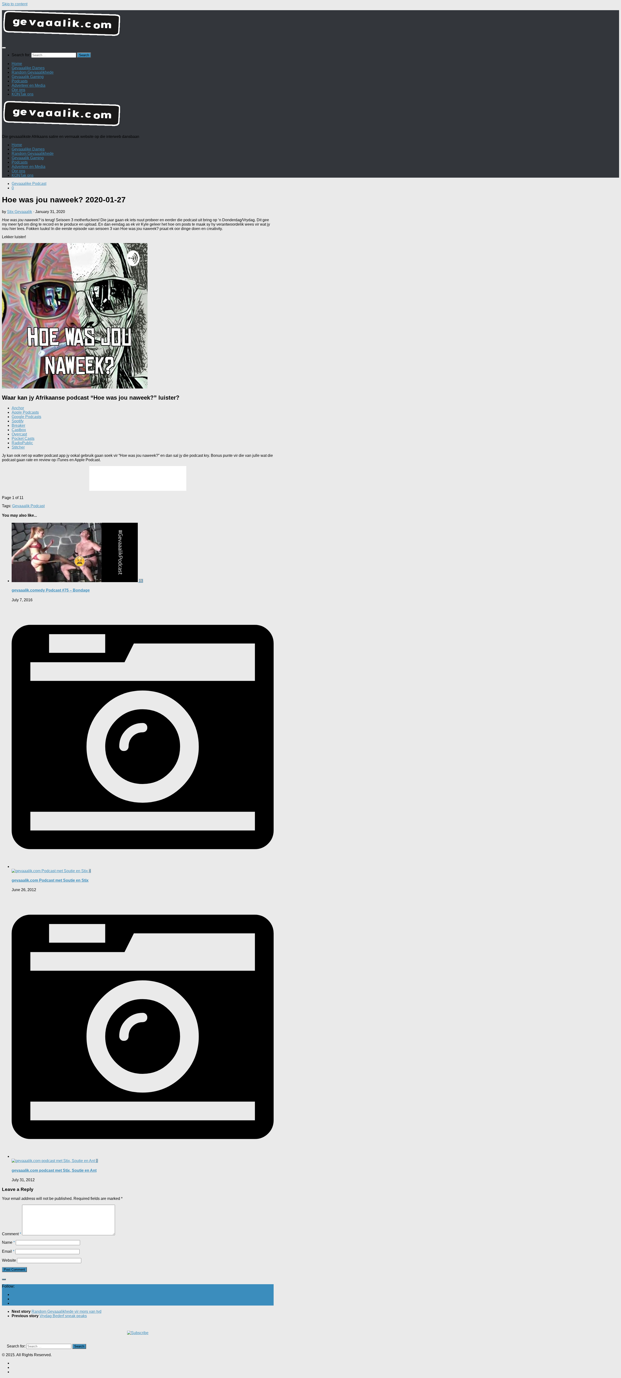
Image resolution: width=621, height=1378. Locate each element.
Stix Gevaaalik (19, 212)
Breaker (18, 425)
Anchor (18, 408)
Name (8, 1242)
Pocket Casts (23, 438)
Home (17, 64)
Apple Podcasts (25, 412)
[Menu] (4, 47)
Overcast (19, 434)
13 (141, 581)
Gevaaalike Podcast (29, 184)
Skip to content (14, 4)
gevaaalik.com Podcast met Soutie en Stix (50, 880)
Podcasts (20, 81)
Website (9, 1260)
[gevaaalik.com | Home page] (310, 25)
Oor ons (18, 90)
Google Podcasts (26, 417)
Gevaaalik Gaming (28, 77)
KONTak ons (22, 94)
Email (8, 1251)
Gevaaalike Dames (28, 68)
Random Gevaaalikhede (33, 72)
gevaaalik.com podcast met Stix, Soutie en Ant (54, 1170)
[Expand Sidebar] (4, 1279)
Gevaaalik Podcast (28, 506)
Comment (11, 1234)
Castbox (19, 430)
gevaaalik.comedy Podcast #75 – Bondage (51, 590)
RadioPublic (22, 443)
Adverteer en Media (28, 85)
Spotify (18, 421)
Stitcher (18, 447)
